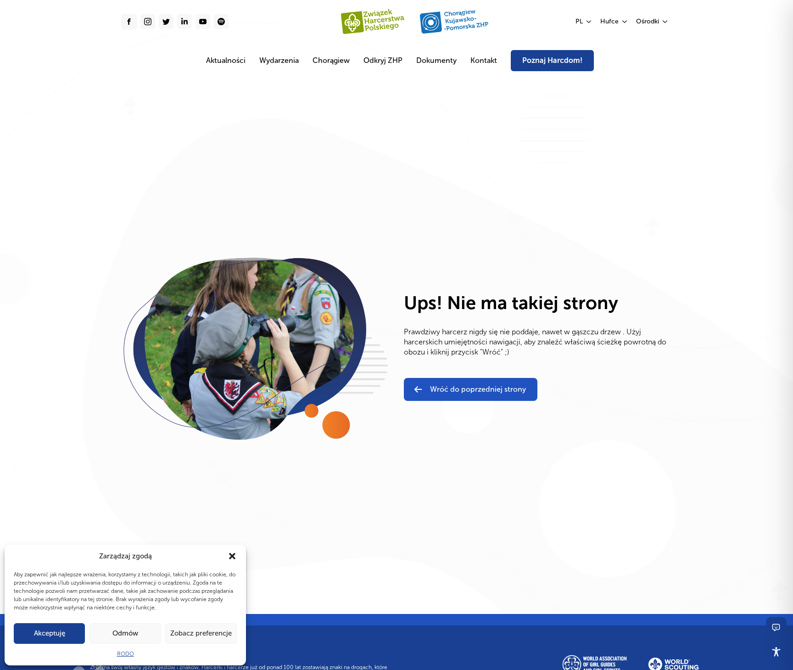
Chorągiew (331, 60)
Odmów (125, 633)
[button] (232, 556)
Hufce (609, 21)
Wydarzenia (279, 60)
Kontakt (483, 60)
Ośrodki (647, 21)
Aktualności (226, 60)
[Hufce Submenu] (625, 21)
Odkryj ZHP (382, 60)
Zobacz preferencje (201, 633)
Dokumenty (436, 60)
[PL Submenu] (589, 21)
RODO (125, 654)
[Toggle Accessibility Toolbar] (776, 652)
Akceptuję (49, 633)
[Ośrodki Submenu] (665, 21)
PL (579, 21)
